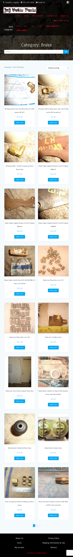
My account (37, 16)
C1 (18, 26)
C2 (25, 26)
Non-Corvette (52, 26)
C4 (40, 26)
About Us (65, 16)
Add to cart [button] (19, 122)
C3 (32, 26)
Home (26, 16)
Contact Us (52, 16)
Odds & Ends (22, 30)
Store (17, 16)
